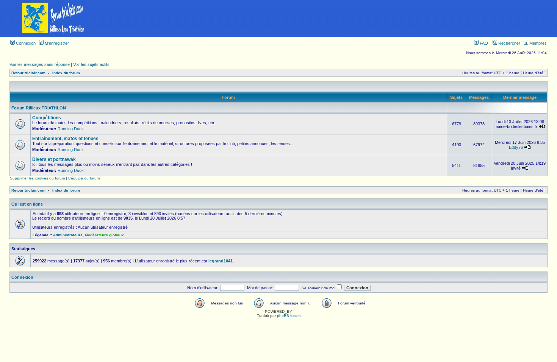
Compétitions (46, 117)
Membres (537, 43)
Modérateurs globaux (104, 235)
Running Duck (71, 128)
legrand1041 (220, 261)
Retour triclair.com (28, 73)
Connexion (25, 43)
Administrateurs (68, 235)
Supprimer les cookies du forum (37, 178)
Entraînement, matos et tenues (65, 138)
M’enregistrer (56, 43)
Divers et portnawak (54, 159)
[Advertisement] (332, 19)
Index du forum (66, 73)
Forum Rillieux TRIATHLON (38, 108)
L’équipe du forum (84, 178)
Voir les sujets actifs (91, 64)
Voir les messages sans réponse (39, 64)
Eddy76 (516, 147)
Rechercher (508, 43)
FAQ (483, 43)
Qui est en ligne (27, 204)
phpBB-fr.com (288, 316)
